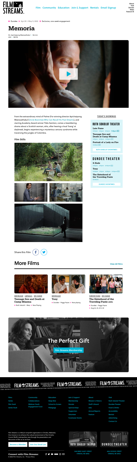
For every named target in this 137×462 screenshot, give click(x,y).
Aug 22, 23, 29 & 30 (97, 308)
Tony (95, 169)
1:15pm (101, 171)
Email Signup (108, 7)
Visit (132, 5)
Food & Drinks (114, 407)
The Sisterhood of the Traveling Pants (103, 175)
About (131, 3)
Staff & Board (94, 404)
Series (10, 401)
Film (38, 7)
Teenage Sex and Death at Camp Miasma (105, 135)
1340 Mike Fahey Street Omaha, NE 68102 (83, 452)
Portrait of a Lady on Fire (105, 142)
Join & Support (80, 7)
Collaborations (33, 401)
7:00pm (113, 131)
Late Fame (98, 128)
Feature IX (130, 11)
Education (64, 7)
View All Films (116, 263)
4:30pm (101, 139)
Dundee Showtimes (107, 184)
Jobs (90, 407)
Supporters (72, 411)
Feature (91, 414)
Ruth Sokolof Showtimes (106, 149)
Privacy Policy (30, 457)
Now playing (76, 302)
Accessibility (113, 411)
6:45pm (107, 165)
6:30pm (108, 139)
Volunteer (72, 414)
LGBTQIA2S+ (28, 296)
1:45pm (101, 131)
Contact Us (113, 421)
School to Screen (54, 404)
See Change (38, 296)
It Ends (96, 163)
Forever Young (94, 296)
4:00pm (107, 171)
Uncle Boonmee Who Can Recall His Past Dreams (51, 119)
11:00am (95, 145)
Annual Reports (94, 411)
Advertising (113, 418)
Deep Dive (52, 401)
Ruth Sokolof (20, 305)
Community (49, 7)
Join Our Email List (38, 444)
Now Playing (37, 305)
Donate (131, 7)
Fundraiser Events (75, 418)
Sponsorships (73, 407)
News (132, 9)
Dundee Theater (115, 404)
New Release (18, 296)
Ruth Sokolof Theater (117, 401)
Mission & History (95, 401)
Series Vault (12, 407)
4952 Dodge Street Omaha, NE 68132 (114, 452)
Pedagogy (52, 407)
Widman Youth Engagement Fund (35, 405)
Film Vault (12, 404)
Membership (73, 401)
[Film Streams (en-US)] (14, 8)
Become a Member (18, 444)
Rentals (94, 7)
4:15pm (107, 131)
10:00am (95, 179)
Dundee (14, 21)
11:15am (95, 131)
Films (10, 397)
